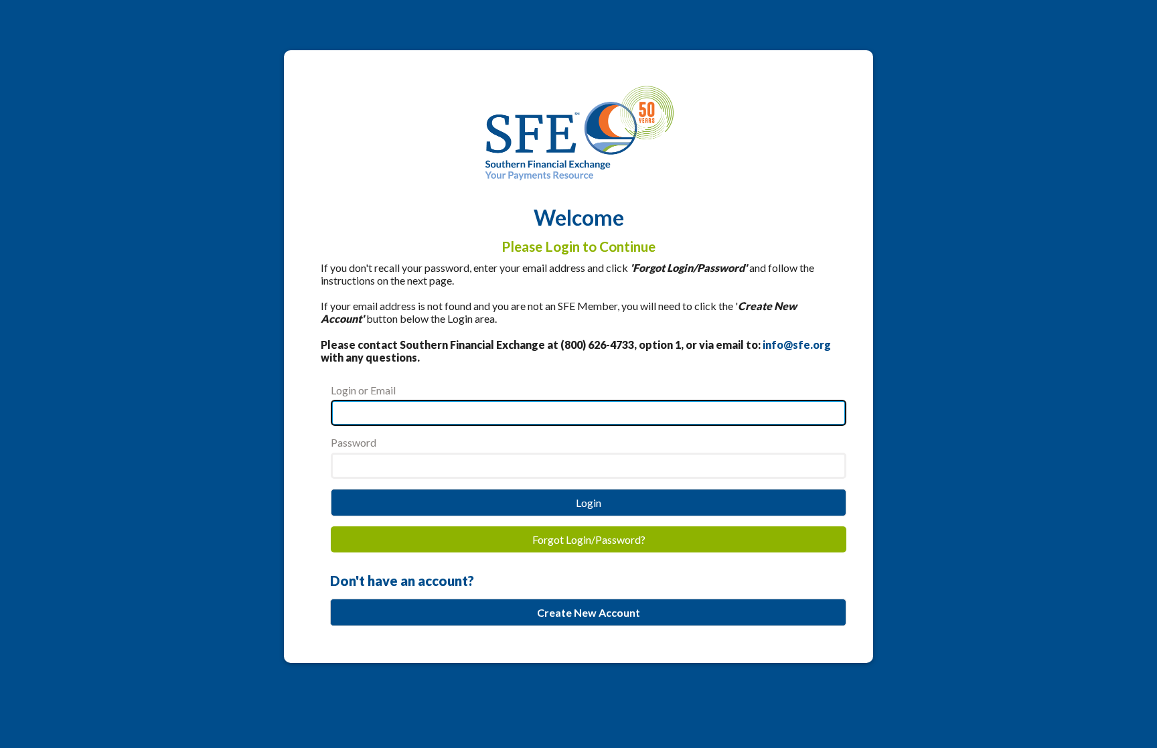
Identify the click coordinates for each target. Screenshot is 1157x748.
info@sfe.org (797, 344)
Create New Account (588, 612)
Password (353, 442)
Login (588, 502)
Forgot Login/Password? (588, 539)
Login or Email (363, 390)
